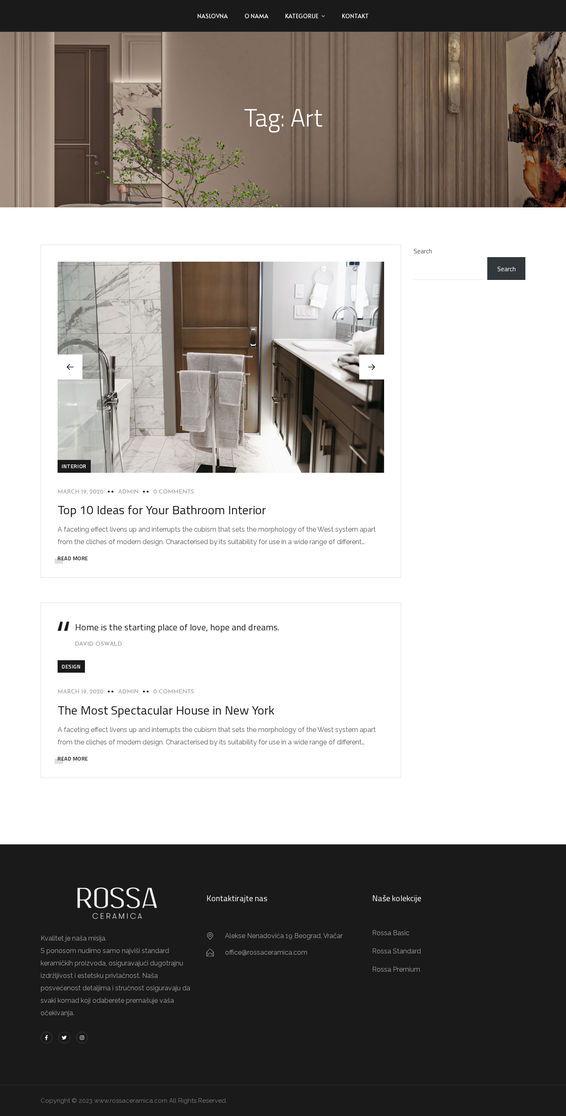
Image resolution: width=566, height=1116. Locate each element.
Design (71, 666)
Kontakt (355, 16)
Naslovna (212, 16)
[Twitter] (64, 1038)
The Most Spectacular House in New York (166, 710)
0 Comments (173, 492)
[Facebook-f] (47, 1038)
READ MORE (73, 558)
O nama (256, 16)
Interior (74, 466)
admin (128, 492)
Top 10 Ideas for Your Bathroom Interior (162, 509)
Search (423, 251)
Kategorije (301, 16)
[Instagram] (82, 1038)
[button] (371, 367)
